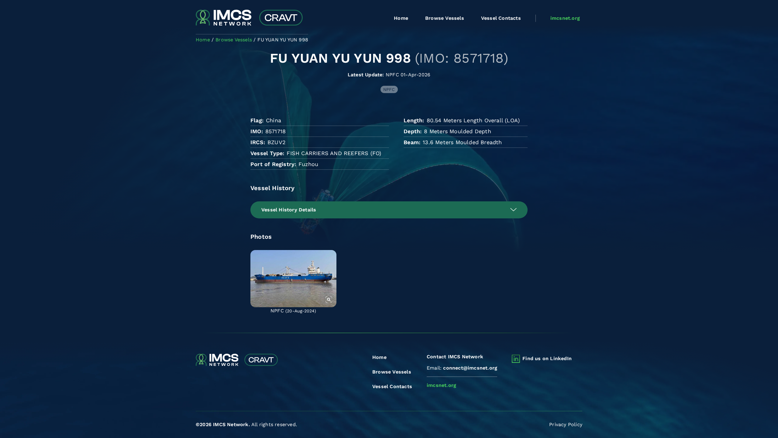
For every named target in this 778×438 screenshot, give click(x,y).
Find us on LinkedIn (547, 358)
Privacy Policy (565, 424)
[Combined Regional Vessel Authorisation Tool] (249, 18)
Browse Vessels (444, 18)
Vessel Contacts (501, 18)
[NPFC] (293, 278)
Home (401, 18)
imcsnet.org (565, 18)
